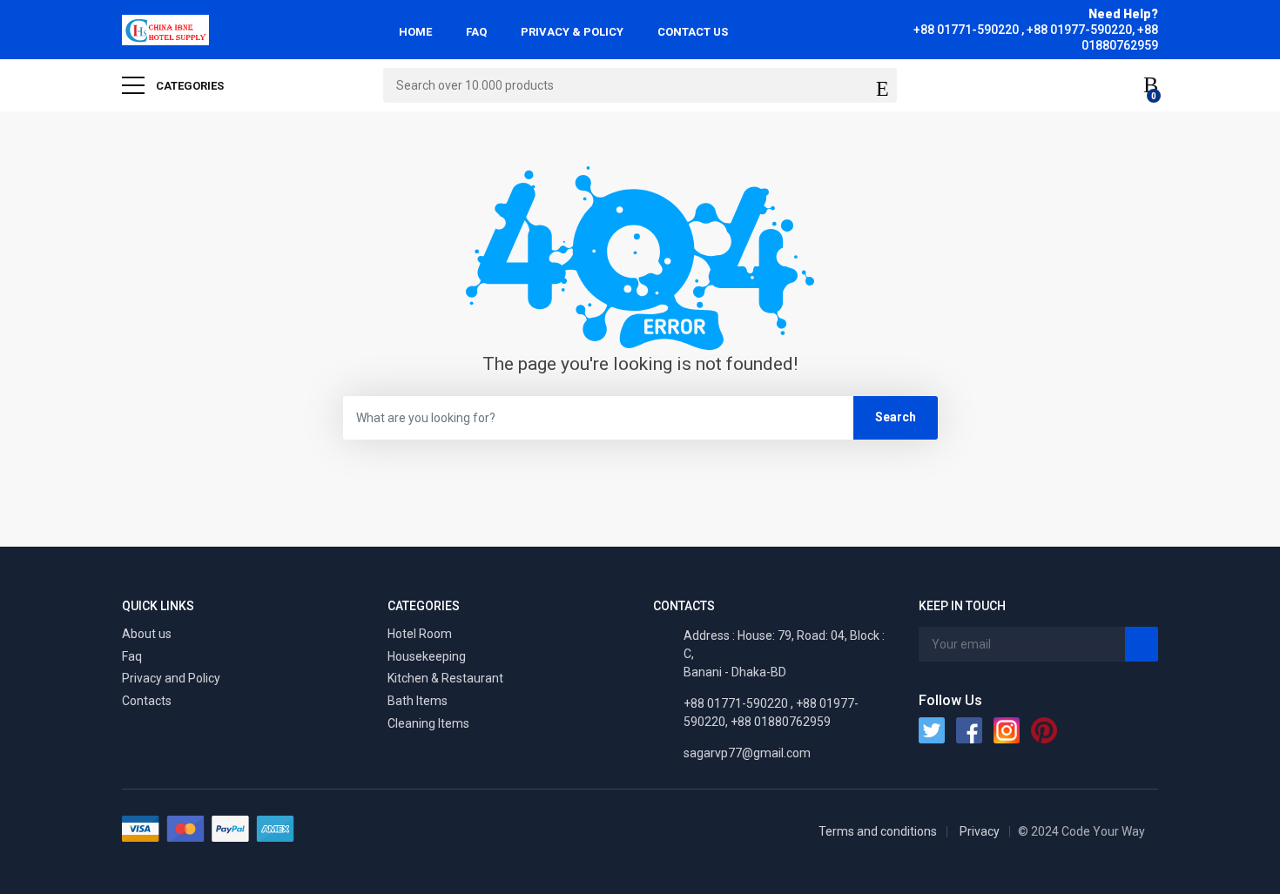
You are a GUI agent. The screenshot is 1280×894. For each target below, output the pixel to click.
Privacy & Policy (572, 31)
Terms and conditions (878, 831)
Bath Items (417, 701)
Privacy (980, 831)
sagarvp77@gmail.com (747, 753)
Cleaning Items (428, 723)
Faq (132, 656)
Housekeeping (426, 656)
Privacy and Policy (171, 678)
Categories (188, 85)
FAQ (476, 31)
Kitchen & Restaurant (445, 678)
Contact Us (692, 31)
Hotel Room (419, 634)
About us (147, 634)
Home (415, 31)
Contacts (147, 701)
